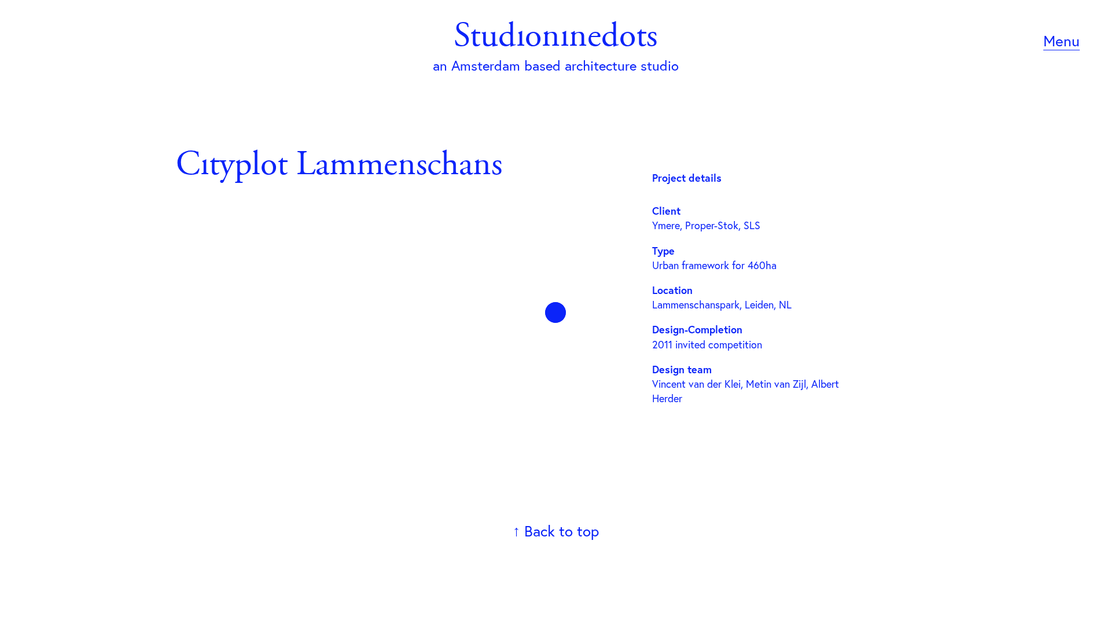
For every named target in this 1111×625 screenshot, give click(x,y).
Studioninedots (555, 38)
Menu (1061, 40)
